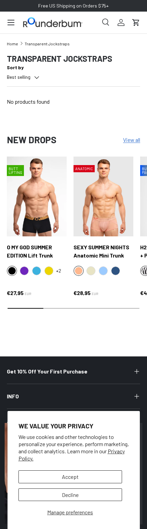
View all (131, 139)
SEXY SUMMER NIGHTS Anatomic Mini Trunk (101, 251)
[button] (136, 22)
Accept (70, 476)
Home (12, 43)
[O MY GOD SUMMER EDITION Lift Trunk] (37, 196)
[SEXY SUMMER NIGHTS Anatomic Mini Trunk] (103, 196)
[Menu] (10, 22)
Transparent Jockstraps (47, 43)
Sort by (15, 67)
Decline (70, 494)
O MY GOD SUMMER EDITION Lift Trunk (30, 251)
